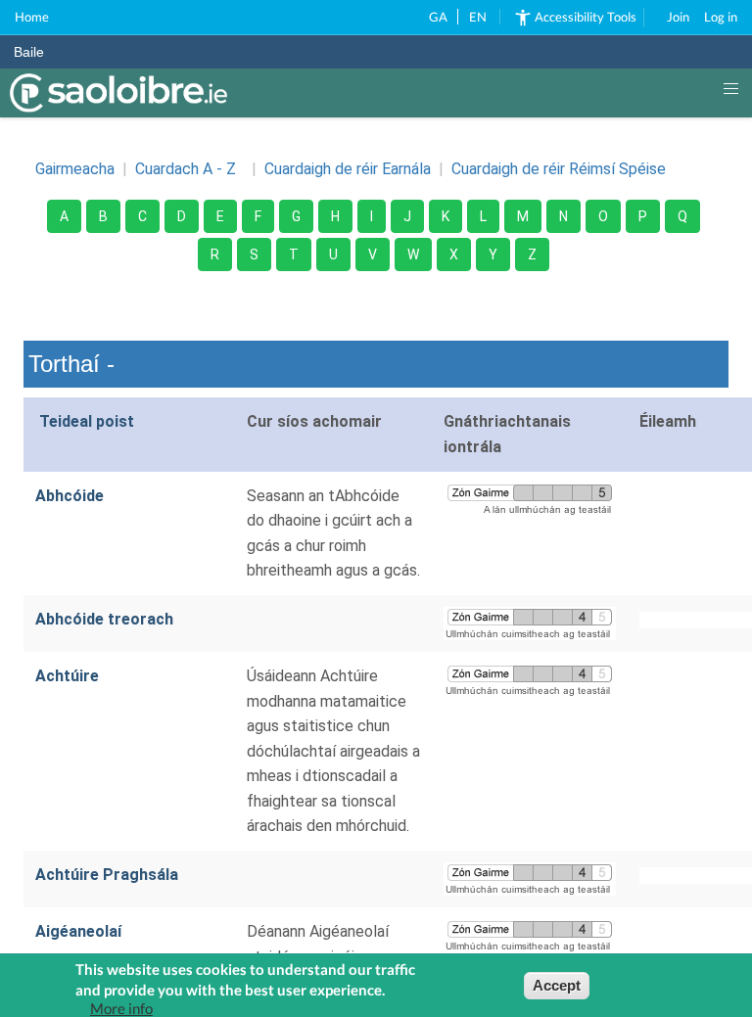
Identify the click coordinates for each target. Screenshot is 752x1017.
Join (678, 16)
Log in (720, 16)
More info (121, 1008)
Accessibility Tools (585, 16)
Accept (557, 985)
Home (32, 16)
